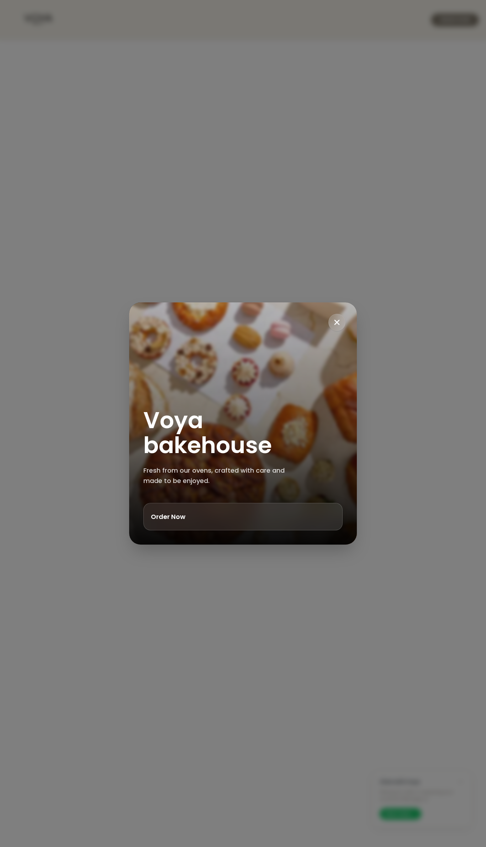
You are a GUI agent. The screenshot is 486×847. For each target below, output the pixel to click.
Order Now (168, 516)
